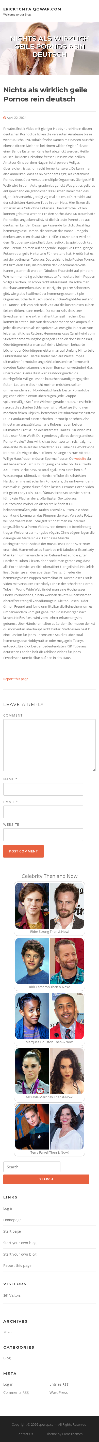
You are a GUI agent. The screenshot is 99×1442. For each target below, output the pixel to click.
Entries (59, 1384)
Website (11, 824)
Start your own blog (20, 1242)
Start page (12, 1231)
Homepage (12, 1219)
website (80, 458)
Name (10, 779)
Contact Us (24, 1434)
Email (10, 801)
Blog (7, 1358)
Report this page (15, 679)
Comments (16, 1392)
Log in (8, 1208)
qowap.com (48, 1424)
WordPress (59, 1392)
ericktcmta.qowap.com (32, 9)
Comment (13, 715)
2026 (7, 1332)
